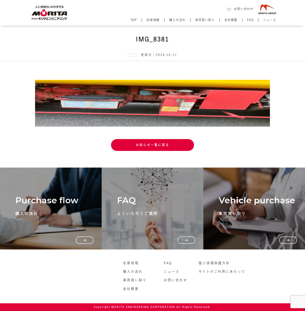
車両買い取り (205, 19)
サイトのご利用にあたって (222, 271)
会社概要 (230, 19)
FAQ (250, 19)
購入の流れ (177, 19)
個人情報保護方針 (214, 263)
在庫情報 (153, 19)
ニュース (269, 19)
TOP (133, 19)
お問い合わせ (243, 8)
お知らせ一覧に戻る (152, 144)
